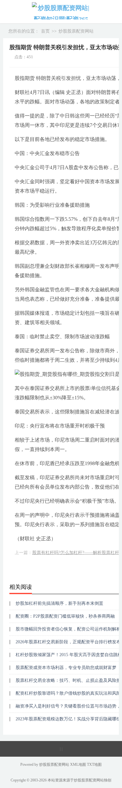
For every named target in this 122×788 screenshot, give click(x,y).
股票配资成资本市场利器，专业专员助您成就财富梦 (66, 667)
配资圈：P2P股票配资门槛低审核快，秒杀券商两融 (65, 616)
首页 (45, 31)
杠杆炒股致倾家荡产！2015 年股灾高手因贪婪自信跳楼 (69, 654)
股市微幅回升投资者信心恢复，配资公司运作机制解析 (68, 629)
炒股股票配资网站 (76, 31)
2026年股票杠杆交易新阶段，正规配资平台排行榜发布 (68, 642)
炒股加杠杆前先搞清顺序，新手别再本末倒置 (59, 603)
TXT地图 (94, 764)
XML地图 (78, 764)
